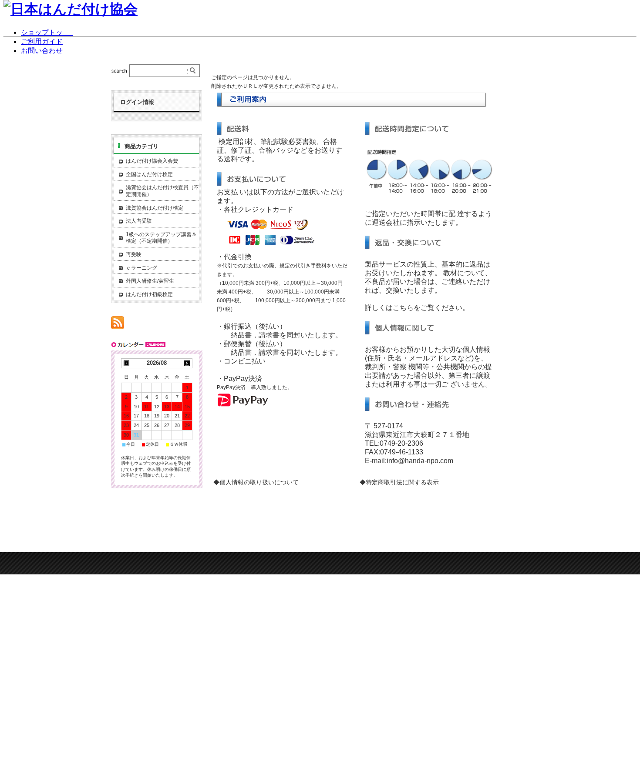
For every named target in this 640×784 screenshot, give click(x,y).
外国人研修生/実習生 (150, 281)
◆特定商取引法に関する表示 (399, 482)
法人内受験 (139, 221)
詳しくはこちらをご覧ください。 (417, 307)
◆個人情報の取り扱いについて (256, 482)
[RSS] (117, 324)
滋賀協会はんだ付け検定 (154, 208)
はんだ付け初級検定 (149, 294)
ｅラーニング (141, 268)
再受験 (133, 254)
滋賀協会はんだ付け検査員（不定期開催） (162, 190)
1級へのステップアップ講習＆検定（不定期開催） (161, 237)
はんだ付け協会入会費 (152, 161)
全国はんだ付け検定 (149, 174)
